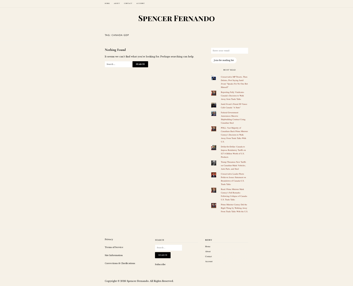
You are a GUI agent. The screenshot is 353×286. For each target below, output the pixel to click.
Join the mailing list (224, 60)
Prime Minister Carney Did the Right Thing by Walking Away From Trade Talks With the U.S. (234, 208)
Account (140, 3)
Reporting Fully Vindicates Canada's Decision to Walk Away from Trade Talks (232, 95)
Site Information (114, 255)
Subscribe (160, 264)
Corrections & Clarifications (120, 263)
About (117, 3)
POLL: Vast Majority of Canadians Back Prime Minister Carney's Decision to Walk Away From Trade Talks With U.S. (234, 134)
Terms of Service (114, 247)
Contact (128, 3)
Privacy (109, 239)
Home (107, 3)
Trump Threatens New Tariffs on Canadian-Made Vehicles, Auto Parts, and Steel (233, 165)
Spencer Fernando (176, 18)
